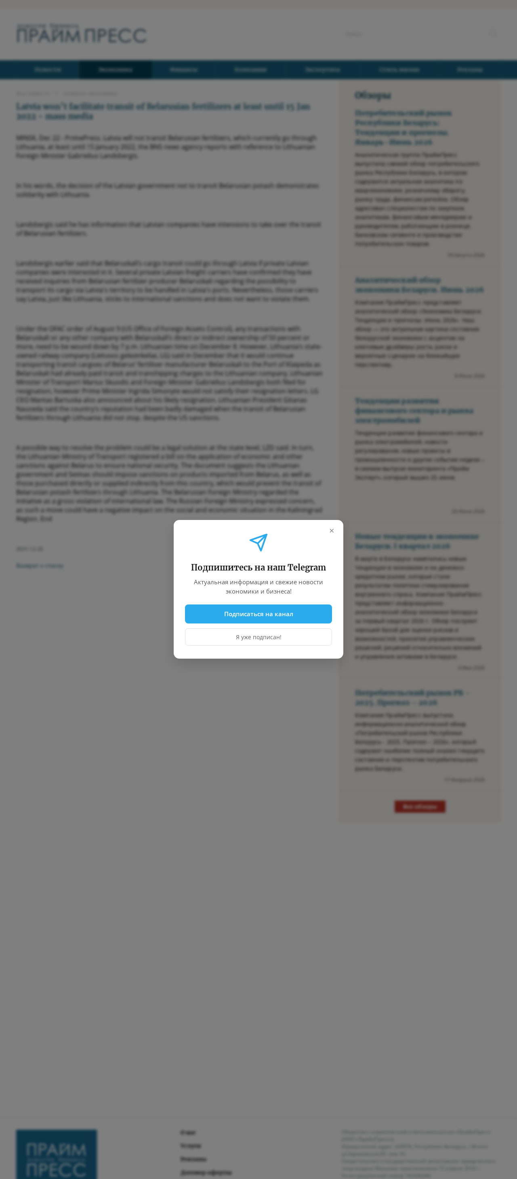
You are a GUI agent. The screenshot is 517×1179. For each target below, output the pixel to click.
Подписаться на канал (258, 614)
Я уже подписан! (259, 637)
